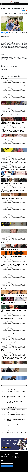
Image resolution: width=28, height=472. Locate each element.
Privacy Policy (16, 456)
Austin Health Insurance (4, 32)
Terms (15, 455)
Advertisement (17, 457)
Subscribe (7, 465)
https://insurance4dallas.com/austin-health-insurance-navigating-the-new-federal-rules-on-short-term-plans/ (14, 38)
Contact (16, 458)
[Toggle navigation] (1, 4)
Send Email (4, 64)
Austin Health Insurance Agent (5, 51)
